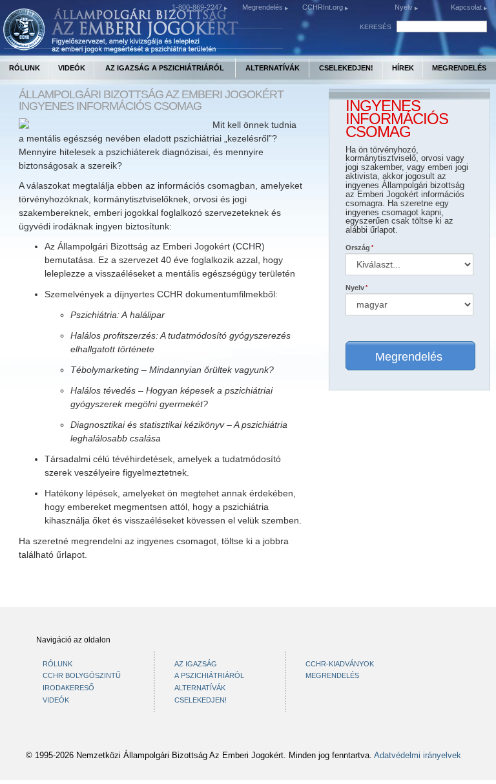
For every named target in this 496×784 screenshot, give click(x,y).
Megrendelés (263, 7)
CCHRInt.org (323, 7)
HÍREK (403, 68)
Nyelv (404, 7)
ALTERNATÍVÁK (272, 68)
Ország (358, 247)
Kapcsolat (467, 7)
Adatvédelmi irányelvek (417, 755)
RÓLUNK (24, 68)
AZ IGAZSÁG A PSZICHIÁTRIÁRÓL (164, 68)
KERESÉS (375, 26)
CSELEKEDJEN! (346, 68)
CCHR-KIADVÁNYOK (339, 664)
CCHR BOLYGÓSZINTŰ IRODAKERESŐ (82, 682)
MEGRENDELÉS (459, 68)
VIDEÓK (71, 68)
